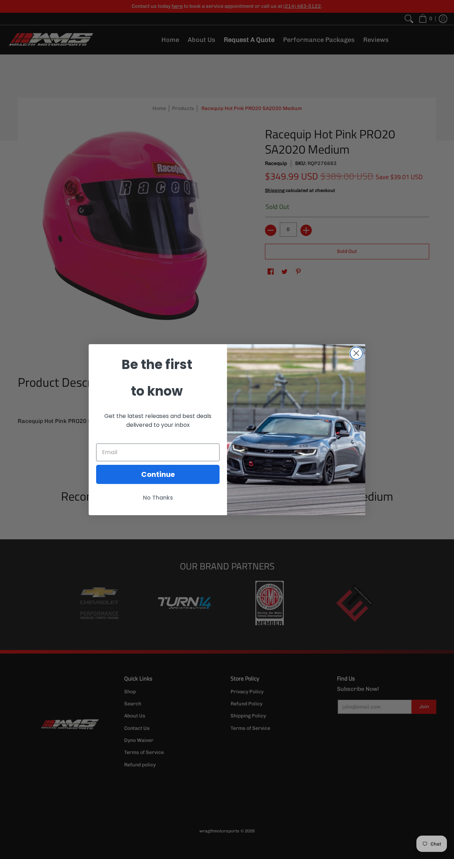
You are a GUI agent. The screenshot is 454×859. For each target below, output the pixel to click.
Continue (158, 474)
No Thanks (158, 498)
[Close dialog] (356, 353)
